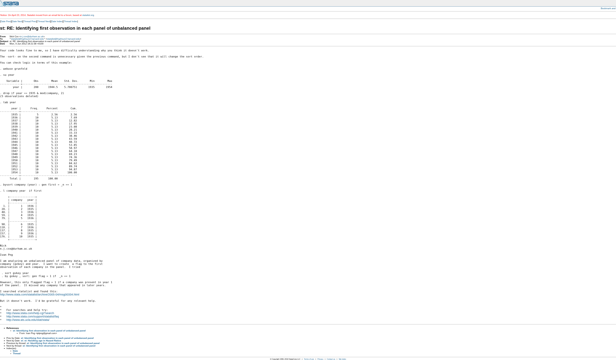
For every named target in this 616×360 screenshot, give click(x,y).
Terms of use (309, 359)
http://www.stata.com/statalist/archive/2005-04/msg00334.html (39, 294)
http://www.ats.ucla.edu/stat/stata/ (27, 319)
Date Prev (6, 21)
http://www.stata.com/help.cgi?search (30, 313)
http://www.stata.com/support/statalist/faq (32, 316)
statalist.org (88, 15)
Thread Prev (29, 21)
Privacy (320, 359)
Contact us (331, 359)
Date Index (56, 21)
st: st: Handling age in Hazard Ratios (41, 340)
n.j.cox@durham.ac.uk (32, 36)
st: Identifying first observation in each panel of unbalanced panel (49, 330)
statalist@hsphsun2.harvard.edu (27, 39)
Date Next (17, 21)
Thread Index (70, 21)
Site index (342, 359)
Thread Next (43, 21)
